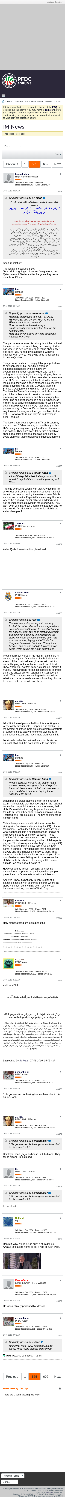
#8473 (59, 1239)
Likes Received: (22, 185)
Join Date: (19, 183)
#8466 (59, 718)
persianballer (22, 1072)
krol (17, 289)
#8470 (59, 1089)
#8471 (59, 1134)
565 (34, 164)
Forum (9, 101)
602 (45, 164)
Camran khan (22, 592)
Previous (12, 164)
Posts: (38, 183)
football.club (22, 174)
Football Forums (21, 101)
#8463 (59, 466)
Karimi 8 (19, 900)
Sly (16, 1169)
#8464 (59, 544)
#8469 (59, 980)
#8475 (59, 1335)
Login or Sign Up (54, 2)
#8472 (59, 1186)
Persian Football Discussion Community (46, 101)
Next (57, 164)
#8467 (59, 772)
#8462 (59, 307)
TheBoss (20, 523)
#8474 (59, 1301)
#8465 (59, 613)
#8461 (59, 191)
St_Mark (24, 1060)
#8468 (59, 918)
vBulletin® (49, 1492)
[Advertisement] (32, 36)
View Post (44, 198)
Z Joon (19, 701)
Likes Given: (41, 185)
